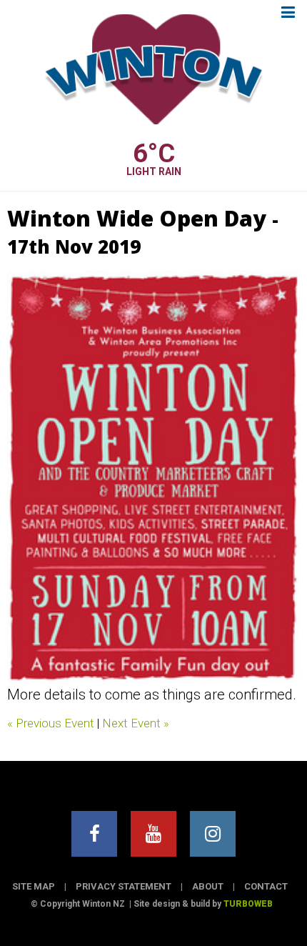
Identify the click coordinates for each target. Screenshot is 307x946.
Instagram (213, 834)
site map (33, 886)
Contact (266, 886)
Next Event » (135, 723)
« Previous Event (50, 723)
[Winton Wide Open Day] (153, 477)
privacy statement (123, 886)
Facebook (94, 834)
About (207, 886)
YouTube (153, 834)
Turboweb (248, 904)
